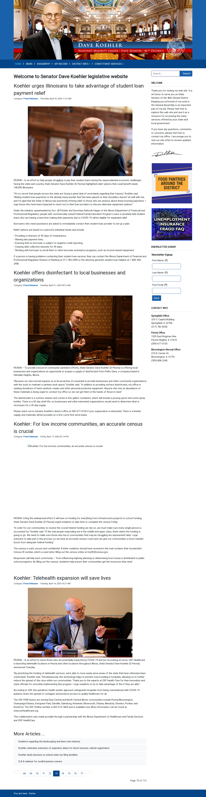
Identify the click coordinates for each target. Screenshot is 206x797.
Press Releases (30, 98)
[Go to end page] (91, 772)
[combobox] (165, 73)
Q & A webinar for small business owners (40, 761)
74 (62, 773)
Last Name (160, 272)
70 (37, 773)
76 (75, 773)
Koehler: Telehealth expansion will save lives (62, 578)
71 (43, 773)
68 (24, 773)
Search (186, 73)
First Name (160, 260)
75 (69, 773)
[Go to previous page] (20, 772)
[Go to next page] (87, 772)
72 (50, 773)
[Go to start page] (16, 772)
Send (156, 298)
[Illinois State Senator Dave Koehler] (103, 29)
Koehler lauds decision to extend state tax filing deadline (48, 754)
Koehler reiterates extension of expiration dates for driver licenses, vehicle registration (63, 748)
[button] (81, 64)
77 (81, 773)
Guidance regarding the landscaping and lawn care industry (49, 741)
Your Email (159, 284)
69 (31, 773)
